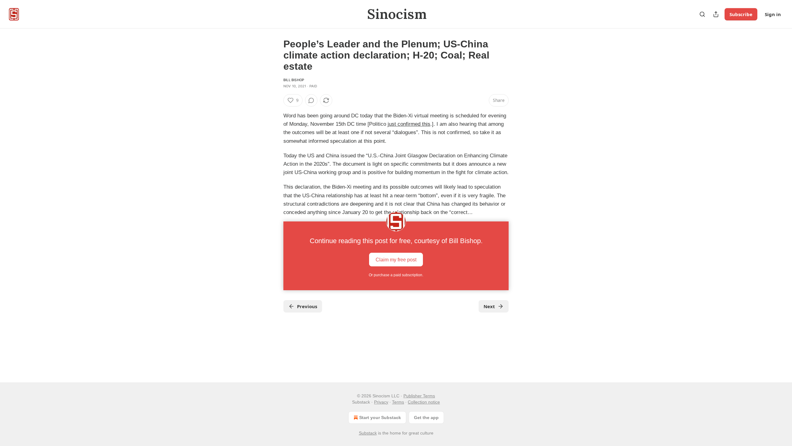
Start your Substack (380, 417)
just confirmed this (409, 124)
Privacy (381, 402)
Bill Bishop (293, 80)
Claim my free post (396, 259)
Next (489, 306)
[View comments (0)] (311, 100)
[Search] (702, 14)
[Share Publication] (716, 14)
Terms (398, 402)
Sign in (773, 14)
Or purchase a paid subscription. (396, 275)
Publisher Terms (419, 395)
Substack (368, 433)
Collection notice (424, 402)
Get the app (426, 417)
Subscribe (741, 14)
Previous (307, 306)
